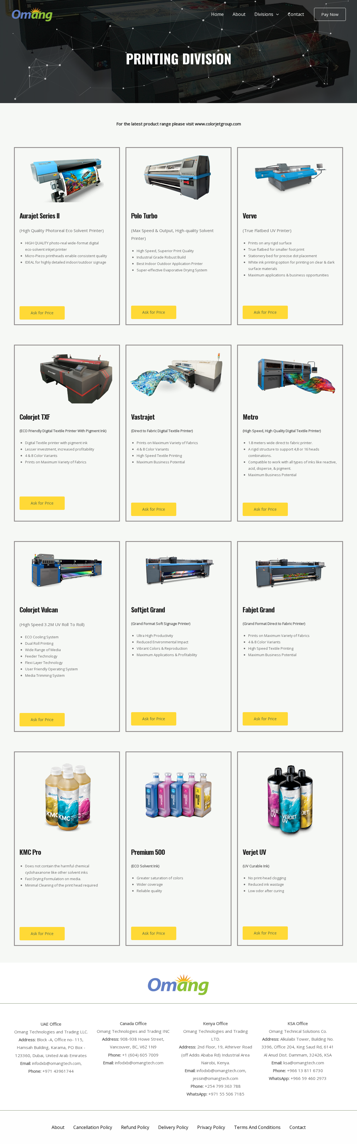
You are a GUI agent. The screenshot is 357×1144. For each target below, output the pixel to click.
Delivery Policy (173, 1127)
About (239, 14)
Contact (296, 14)
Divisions (263, 14)
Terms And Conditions (257, 1127)
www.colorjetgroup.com (218, 123)
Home (217, 14)
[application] (276, 14)
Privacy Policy (211, 1127)
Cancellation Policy (92, 1127)
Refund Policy (135, 1127)
